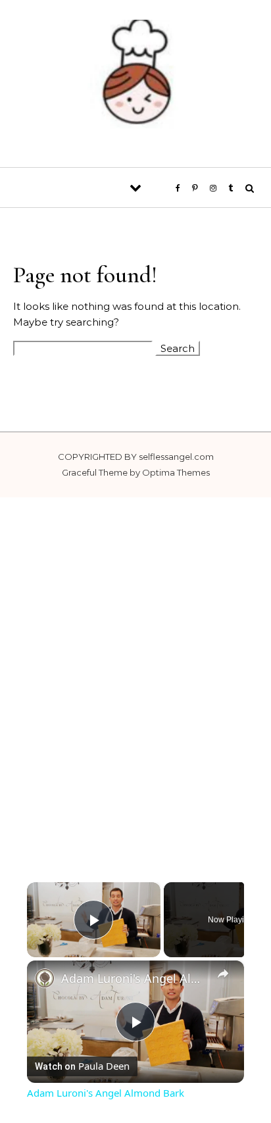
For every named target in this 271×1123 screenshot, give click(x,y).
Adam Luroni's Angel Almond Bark (135, 978)
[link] (45, 978)
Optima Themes (176, 472)
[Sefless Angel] (135, 78)
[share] (223, 974)
